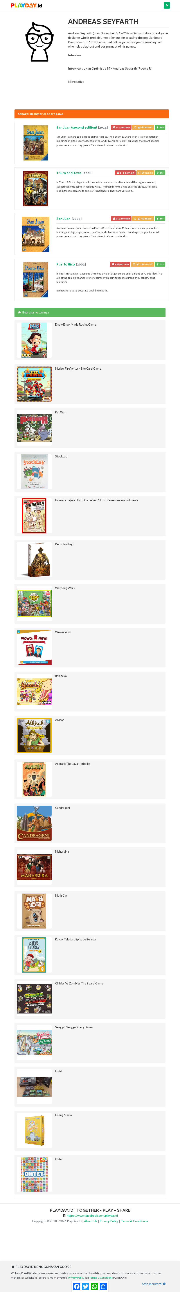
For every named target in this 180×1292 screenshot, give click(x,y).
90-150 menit (144, 264)
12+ (161, 264)
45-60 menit (145, 127)
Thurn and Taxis (69, 173)
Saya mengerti (152, 1284)
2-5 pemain (121, 264)
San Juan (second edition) (76, 127)
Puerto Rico (65, 264)
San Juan (63, 219)
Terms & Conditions (134, 1221)
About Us (90, 1221)
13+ (161, 172)
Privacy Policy (109, 1221)
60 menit (147, 172)
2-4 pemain (122, 127)
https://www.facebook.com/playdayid (92, 1215)
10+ (161, 127)
